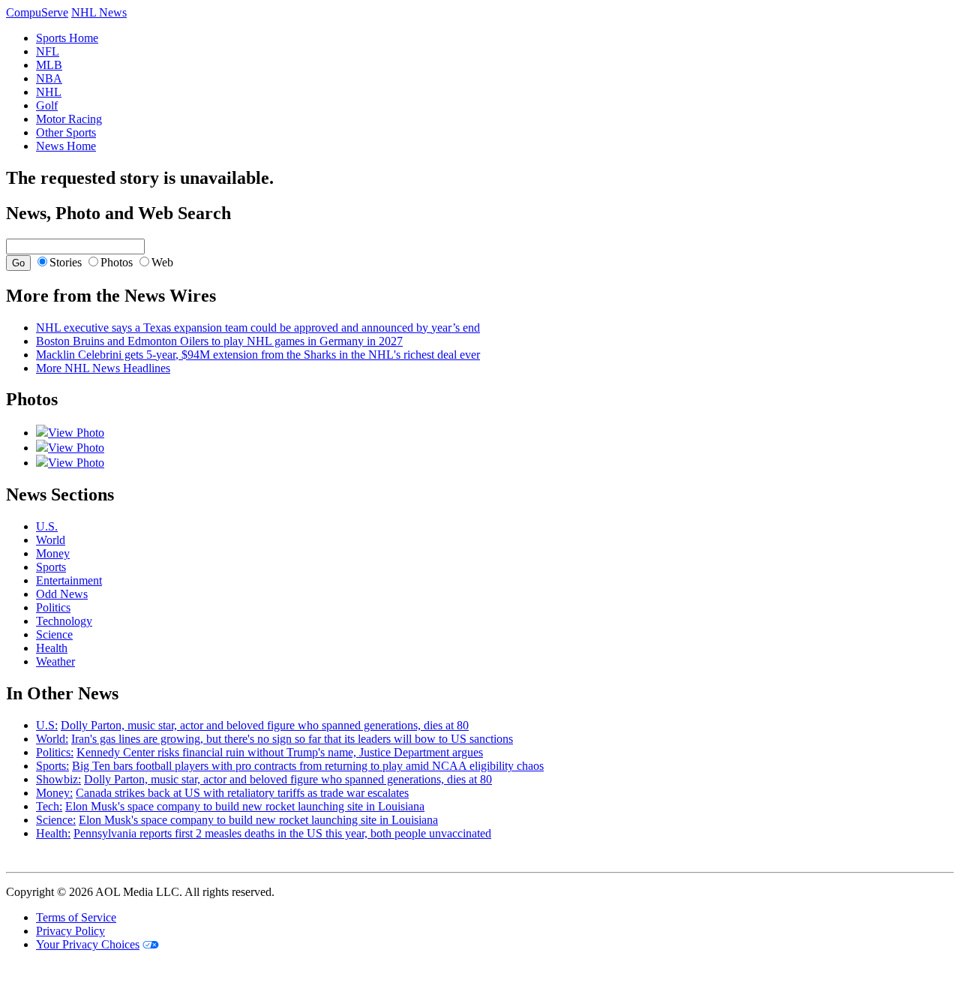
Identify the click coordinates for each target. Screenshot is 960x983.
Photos (116, 262)
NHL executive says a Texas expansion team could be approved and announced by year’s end (258, 327)
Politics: (55, 752)
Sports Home (67, 38)
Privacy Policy (70, 930)
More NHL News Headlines (103, 368)
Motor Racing (69, 119)
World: (52, 738)
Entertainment (69, 580)
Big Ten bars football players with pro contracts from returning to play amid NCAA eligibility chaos (308, 765)
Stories (66, 262)
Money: (54, 792)
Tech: (49, 806)
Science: (56, 819)
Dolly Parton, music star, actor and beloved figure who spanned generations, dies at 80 (265, 725)
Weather (55, 661)
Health (52, 648)
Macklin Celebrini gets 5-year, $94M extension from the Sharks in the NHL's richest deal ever (258, 354)
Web (162, 262)
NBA (49, 78)
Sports (51, 567)
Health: (53, 833)
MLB (49, 65)
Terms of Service (76, 917)
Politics (53, 607)
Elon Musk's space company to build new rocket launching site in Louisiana (244, 806)
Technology (64, 621)
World (50, 540)
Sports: (52, 765)
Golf (47, 105)
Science (54, 634)
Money (53, 553)
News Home (66, 146)
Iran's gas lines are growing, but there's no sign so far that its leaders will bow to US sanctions (292, 738)
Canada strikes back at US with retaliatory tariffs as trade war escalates (242, 792)
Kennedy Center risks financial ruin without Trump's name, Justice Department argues (279, 752)
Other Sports (66, 132)
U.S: (47, 725)
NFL (47, 51)
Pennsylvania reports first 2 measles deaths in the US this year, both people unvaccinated (282, 833)
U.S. (47, 526)
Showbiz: (58, 779)
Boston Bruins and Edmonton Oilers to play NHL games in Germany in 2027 (219, 341)
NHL (49, 92)
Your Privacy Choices (88, 944)
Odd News (62, 594)
